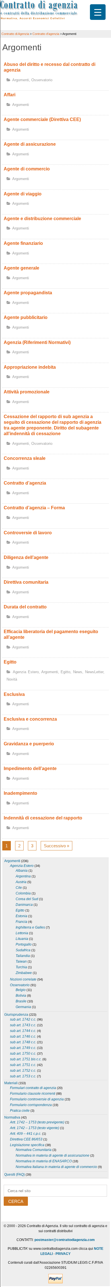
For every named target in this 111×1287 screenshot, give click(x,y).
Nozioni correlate (23, 979)
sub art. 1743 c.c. (23, 1025)
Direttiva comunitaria (26, 582)
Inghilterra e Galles (30, 927)
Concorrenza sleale (25, 458)
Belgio (21, 990)
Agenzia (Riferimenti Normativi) (37, 342)
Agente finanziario (23, 243)
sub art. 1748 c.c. (23, 1042)
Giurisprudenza (16, 1015)
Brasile (21, 1001)
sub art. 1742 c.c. (23, 1019)
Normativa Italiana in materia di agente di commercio (56, 1167)
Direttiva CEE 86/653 (26, 1139)
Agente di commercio (27, 168)
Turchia (21, 967)
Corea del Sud (27, 899)
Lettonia (22, 933)
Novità (12, 679)
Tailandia (23, 956)
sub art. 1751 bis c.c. (26, 1059)
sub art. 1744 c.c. (23, 1031)
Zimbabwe (24, 973)
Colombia (23, 893)
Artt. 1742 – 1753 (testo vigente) (34, 1128)
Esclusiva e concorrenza (30, 719)
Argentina (23, 876)
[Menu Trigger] (98, 12)
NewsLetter (94, 672)
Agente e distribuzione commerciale (42, 218)
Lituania (22, 939)
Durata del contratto (25, 606)
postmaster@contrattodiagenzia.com (64, 1240)
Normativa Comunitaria (34, 1150)
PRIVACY (63, 1254)
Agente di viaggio (23, 193)
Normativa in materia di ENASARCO (44, 1161)
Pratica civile (20, 1111)
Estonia (21, 916)
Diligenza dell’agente (26, 557)
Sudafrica (23, 950)
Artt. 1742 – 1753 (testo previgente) (37, 1122)
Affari (9, 94)
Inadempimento (20, 793)
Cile (19, 888)
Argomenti (20, 80)
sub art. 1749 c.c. (23, 1048)
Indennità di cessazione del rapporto (43, 817)
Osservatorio (41, 80)
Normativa (12, 1117)
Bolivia (21, 996)
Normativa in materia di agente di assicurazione (52, 1155)
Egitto (10, 662)
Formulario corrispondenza (31, 1105)
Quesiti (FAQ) (14, 1175)
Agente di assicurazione (30, 144)
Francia (21, 922)
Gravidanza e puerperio (29, 743)
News (77, 672)
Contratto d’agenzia (25, 483)
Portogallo (24, 944)
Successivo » (56, 845)
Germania (23, 1007)
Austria (21, 882)
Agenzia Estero (26, 672)
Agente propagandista (28, 292)
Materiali (11, 1083)
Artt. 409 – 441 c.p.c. (25, 1134)
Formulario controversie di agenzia (37, 1099)
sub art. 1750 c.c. (23, 1054)
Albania (22, 871)
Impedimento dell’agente (30, 768)
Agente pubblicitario (26, 317)
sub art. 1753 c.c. (23, 1076)
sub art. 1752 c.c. (23, 1071)
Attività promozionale (27, 391)
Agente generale (21, 268)
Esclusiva (14, 694)
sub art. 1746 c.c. (23, 1036)
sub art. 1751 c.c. (23, 1065)
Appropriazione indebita (30, 367)
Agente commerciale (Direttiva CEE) (42, 119)
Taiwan (21, 961)
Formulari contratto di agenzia (33, 1088)
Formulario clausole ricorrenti (32, 1094)
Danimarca (24, 905)
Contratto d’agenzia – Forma (34, 507)
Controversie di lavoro (28, 532)
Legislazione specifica (27, 1145)
